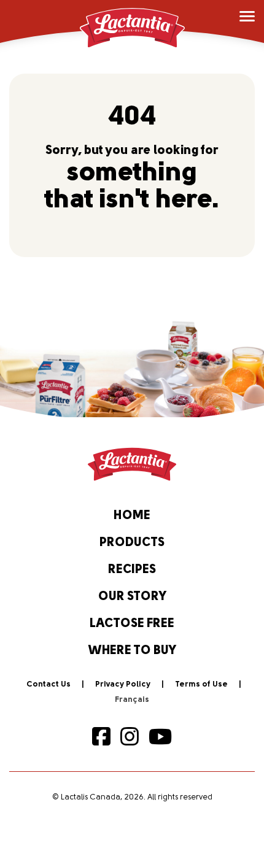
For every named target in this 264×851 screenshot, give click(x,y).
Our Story (132, 597)
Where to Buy (132, 651)
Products (132, 543)
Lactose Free (132, 624)
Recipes (132, 570)
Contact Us (48, 684)
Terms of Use (201, 684)
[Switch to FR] (132, 700)
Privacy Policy (122, 684)
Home (132, 516)
